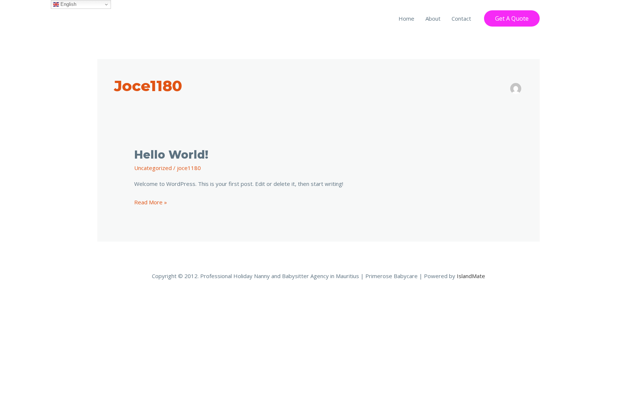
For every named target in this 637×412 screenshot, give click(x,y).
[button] (512, 18)
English (67, 4)
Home (406, 18)
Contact (461, 18)
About (433, 18)
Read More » (150, 201)
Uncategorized (153, 168)
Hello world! (171, 155)
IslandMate (471, 276)
